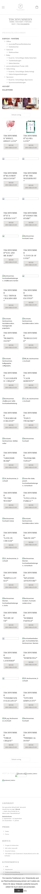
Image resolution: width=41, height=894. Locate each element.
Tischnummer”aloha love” (30, 138)
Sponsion (9, 77)
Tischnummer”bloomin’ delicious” (10, 176)
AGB (6, 866)
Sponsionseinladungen (17, 82)
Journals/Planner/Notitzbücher (20, 44)
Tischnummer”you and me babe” (10, 253)
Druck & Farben (10, 851)
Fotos (7, 834)
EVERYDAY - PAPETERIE (10, 39)
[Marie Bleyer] (20, 103)
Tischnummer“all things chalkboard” (10, 295)
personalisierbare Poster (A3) (17, 66)
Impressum (9, 869)
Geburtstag (10, 69)
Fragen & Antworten (12, 845)
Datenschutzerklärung (12, 872)
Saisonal (9, 50)
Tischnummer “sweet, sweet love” (10, 138)
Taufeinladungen (15, 61)
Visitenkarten (14, 47)
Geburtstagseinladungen (18, 74)
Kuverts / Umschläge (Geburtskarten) (22, 58)
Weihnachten (14, 52)
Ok (19, 891)
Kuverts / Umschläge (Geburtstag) (21, 71)
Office (8, 41)
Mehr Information (11, 146)
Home (11, 22)
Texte (7, 831)
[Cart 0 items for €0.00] (35, 7)
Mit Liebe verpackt (11, 848)
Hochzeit (19, 22)
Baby (8, 55)
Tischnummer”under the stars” (30, 215)
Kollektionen (7, 90)
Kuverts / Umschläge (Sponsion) (21, 80)
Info (25, 890)
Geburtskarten (14, 63)
